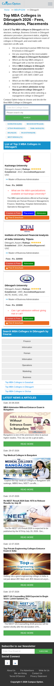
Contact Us (37, 673)
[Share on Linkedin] (15, 663)
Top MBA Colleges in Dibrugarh (19, 387)
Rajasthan (28, 133)
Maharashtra (35, 124)
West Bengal (15, 137)
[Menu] (50, 4)
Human (27, 353)
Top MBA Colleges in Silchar (18, 391)
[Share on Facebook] (7, 663)
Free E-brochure (16, 218)
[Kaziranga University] (27, 159)
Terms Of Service (17, 676)
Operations (27, 365)
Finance (27, 341)
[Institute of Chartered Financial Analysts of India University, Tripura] (27, 228)
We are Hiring (20, 673)
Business (27, 377)
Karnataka (15, 124)
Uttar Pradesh (16, 128)
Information (27, 347)
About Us (11, 670)
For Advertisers (27, 670)
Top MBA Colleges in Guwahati (19, 382)
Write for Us (44, 670)
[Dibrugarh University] (27, 278)
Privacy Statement (38, 676)
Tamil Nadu (37, 128)
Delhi (12, 133)
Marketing (27, 371)
